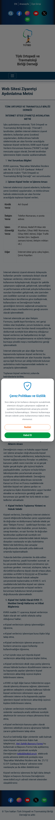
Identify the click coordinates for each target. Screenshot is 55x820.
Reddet (27, 427)
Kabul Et (27, 435)
